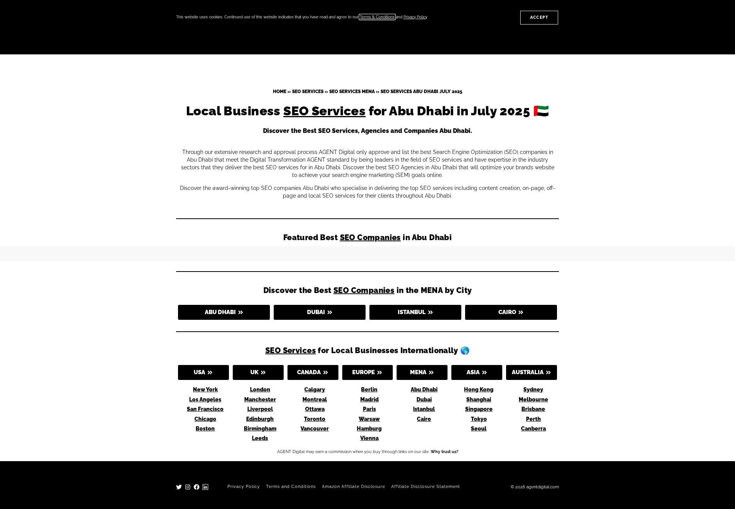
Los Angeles (205, 399)
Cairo (424, 419)
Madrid (369, 399)
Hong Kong (478, 389)
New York (205, 389)
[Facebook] (196, 487)
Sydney (533, 389)
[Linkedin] (205, 487)
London (260, 389)
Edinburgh (260, 419)
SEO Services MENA (352, 91)
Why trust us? (444, 451)
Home (279, 91)
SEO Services (307, 91)
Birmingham (260, 429)
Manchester (260, 399)
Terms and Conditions (291, 486)
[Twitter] (179, 487)
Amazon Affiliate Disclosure (353, 486)
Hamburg (369, 429)
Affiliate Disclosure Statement (425, 486)
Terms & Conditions (377, 17)
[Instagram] (188, 487)
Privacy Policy (243, 486)
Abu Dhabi (424, 389)
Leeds (260, 438)
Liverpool (260, 409)
